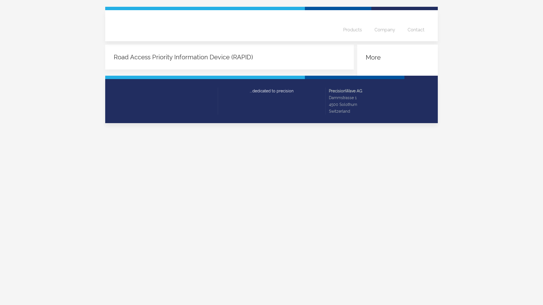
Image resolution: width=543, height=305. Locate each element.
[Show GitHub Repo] (139, 91)
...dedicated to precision (272, 91)
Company (384, 29)
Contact (416, 29)
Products (352, 29)
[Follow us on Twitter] (124, 91)
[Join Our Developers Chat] (147, 91)
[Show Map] (356, 111)
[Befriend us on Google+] (132, 91)
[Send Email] (116, 91)
